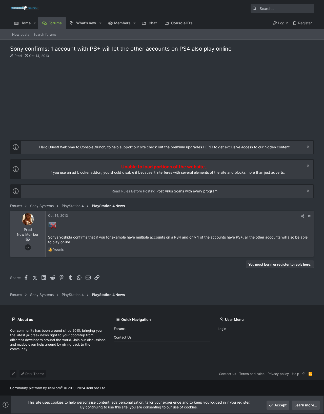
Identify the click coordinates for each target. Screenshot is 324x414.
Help (295, 374)
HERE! (208, 147)
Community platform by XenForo (58, 388)
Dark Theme (34, 374)
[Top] (304, 374)
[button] (34, 23)
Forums (120, 329)
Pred (18, 56)
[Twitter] (311, 388)
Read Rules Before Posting (133, 191)
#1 (309, 216)
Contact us (123, 337)
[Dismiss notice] (307, 147)
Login (222, 329)
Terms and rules (252, 374)
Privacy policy (278, 374)
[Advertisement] (161, 96)
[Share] (302, 216)
